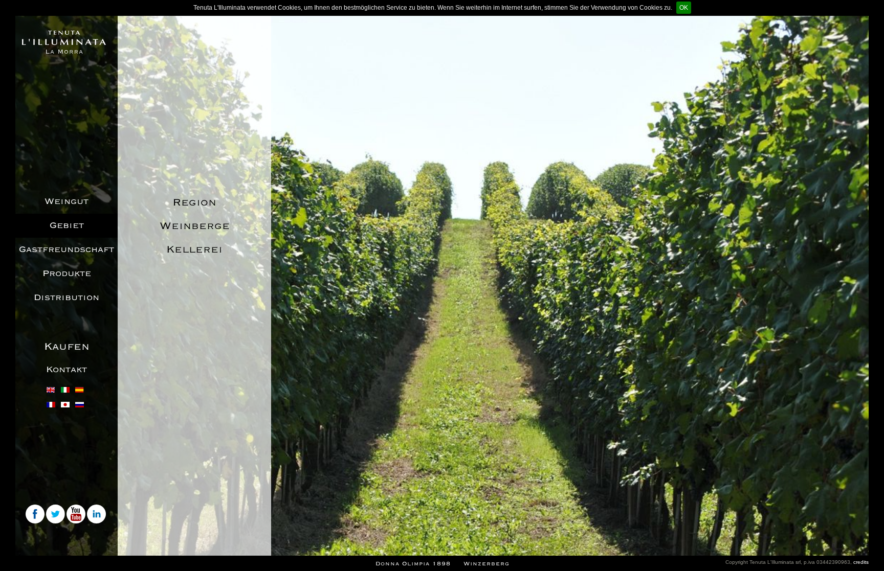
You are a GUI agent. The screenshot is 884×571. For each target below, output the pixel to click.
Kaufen (67, 346)
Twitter (56, 515)
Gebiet (67, 225)
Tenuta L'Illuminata (64, 42)
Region (194, 202)
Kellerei (194, 249)
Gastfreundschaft (66, 249)
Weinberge (195, 226)
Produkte (66, 273)
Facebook (36, 515)
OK (683, 7)
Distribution (66, 297)
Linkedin (97, 515)
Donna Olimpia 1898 (413, 563)
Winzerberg (486, 563)
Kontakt (66, 369)
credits (861, 562)
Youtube (77, 515)
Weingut (67, 201)
